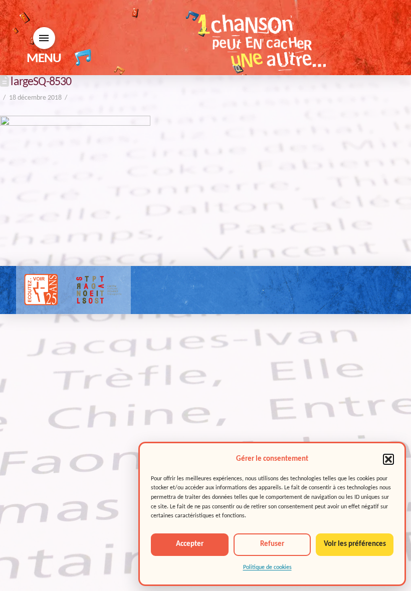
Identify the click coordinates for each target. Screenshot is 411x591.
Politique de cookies (267, 567)
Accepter (189, 544)
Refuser (272, 544)
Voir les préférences (355, 544)
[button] (388, 459)
